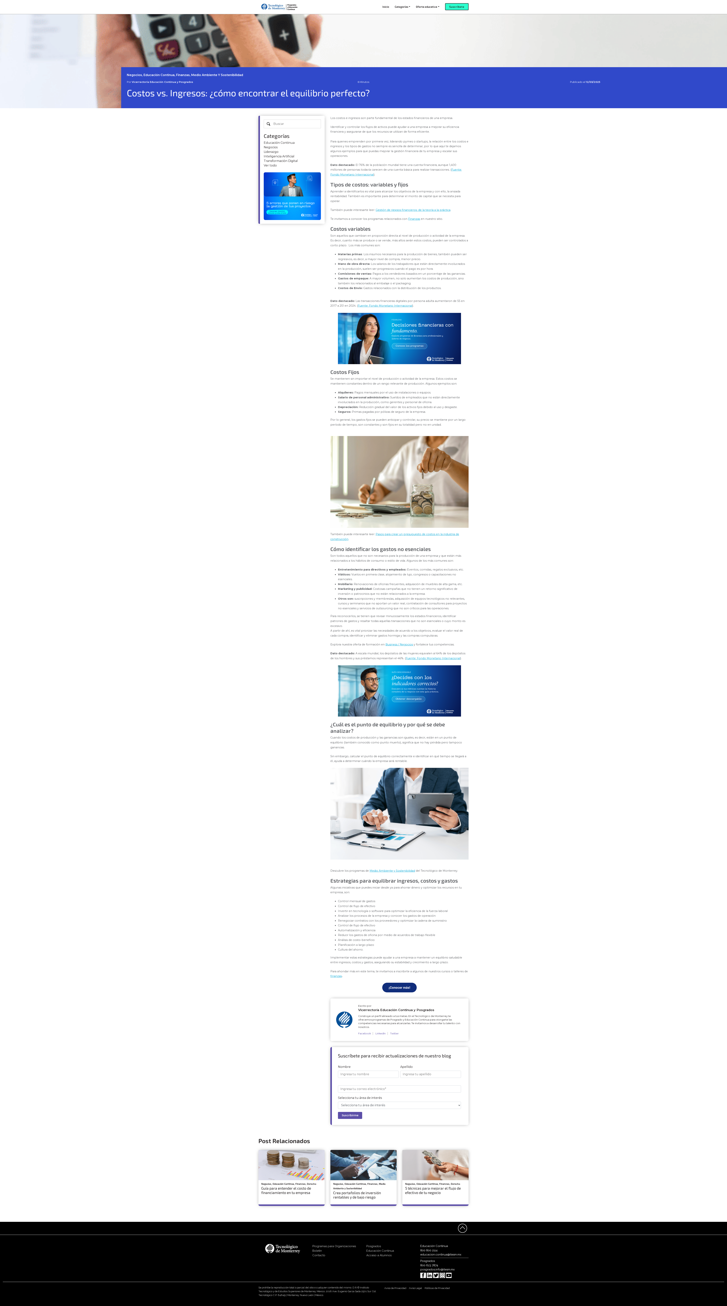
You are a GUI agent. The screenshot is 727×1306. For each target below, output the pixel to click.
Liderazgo (271, 152)
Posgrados (373, 1246)
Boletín (317, 1250)
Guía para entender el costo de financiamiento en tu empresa (286, 1190)
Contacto (318, 1255)
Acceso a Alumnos (379, 1255)
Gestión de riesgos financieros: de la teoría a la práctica (413, 210)
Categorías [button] (401, 6)
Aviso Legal (415, 1288)
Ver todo (270, 165)
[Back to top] (462, 1228)
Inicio (385, 6)
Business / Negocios (399, 644)
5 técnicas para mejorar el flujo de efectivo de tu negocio (433, 1190)
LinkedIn (380, 1033)
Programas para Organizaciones (334, 1246)
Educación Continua (279, 143)
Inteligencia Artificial (279, 156)
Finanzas (414, 219)
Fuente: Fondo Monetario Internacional (385, 305)
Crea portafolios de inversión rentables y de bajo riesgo (357, 1195)
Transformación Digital (281, 161)
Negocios (271, 147)
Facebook (364, 1033)
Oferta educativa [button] (426, 6)
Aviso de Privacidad (395, 1288)
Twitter (394, 1033)
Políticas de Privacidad (437, 1288)
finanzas (336, 976)
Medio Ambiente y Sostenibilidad (392, 870)
